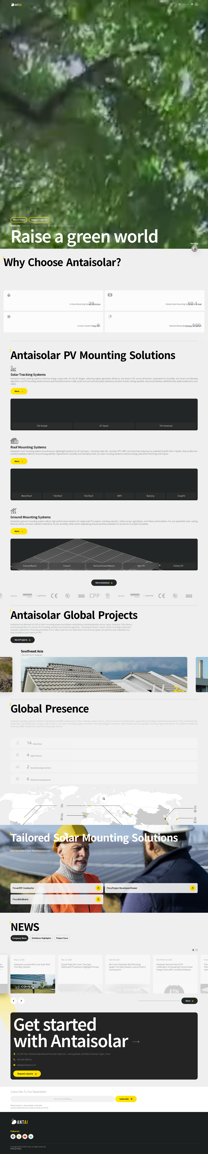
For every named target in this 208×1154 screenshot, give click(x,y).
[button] (13, 1001)
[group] (32, 974)
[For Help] (194, 249)
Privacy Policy (15, 1149)
